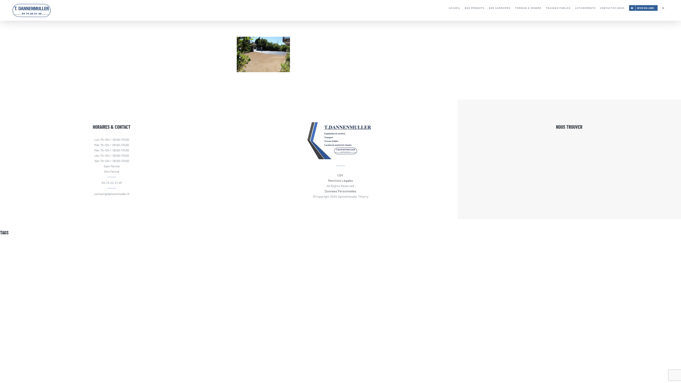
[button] (663, 8)
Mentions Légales (340, 180)
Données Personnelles (340, 191)
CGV (340, 175)
